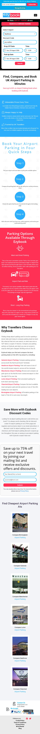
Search (20, 63)
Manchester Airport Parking (11, 371)
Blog (20, 728)
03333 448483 (21, 706)
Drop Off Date (9, 46)
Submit (20, 485)
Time (27, 46)
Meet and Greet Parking (20, 255)
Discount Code (8, 38)
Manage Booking (20, 8)
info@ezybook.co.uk (22, 704)
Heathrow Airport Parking (10, 365)
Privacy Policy (24, 491)
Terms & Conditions (20, 722)
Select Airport (8, 30)
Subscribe (32, 4)
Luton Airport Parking (9, 379)
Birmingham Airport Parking (11, 392)
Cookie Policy (20, 720)
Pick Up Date (8, 54)
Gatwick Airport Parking (9, 360)
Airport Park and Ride (20, 281)
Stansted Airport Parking (10, 384)
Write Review (20, 726)
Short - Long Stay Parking (20, 305)
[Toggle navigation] (35, 15)
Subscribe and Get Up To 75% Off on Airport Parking (20, 1)
